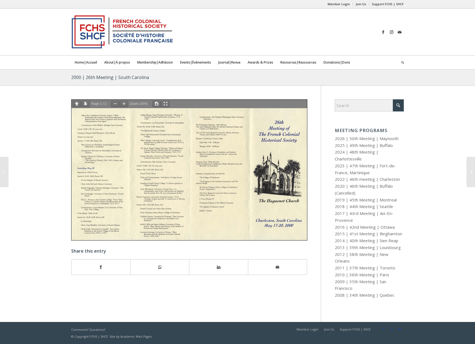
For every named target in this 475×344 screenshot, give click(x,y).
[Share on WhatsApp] (160, 267)
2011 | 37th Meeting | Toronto (365, 268)
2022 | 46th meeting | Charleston (367, 179)
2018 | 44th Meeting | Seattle (364, 206)
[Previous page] (77, 104)
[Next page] (85, 104)
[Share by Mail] (277, 267)
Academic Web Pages (136, 336)
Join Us (361, 4)
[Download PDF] (157, 104)
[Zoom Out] (115, 104)
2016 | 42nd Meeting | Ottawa (365, 227)
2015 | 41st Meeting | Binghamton (368, 233)
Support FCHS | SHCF (388, 4)
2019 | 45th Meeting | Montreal (366, 200)
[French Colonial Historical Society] (188, 32)
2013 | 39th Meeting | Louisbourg (368, 247)
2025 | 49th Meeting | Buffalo (364, 145)
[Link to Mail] (400, 32)
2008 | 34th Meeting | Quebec (364, 295)
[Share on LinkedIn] (218, 267)
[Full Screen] (165, 104)
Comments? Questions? (88, 329)
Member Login (339, 4)
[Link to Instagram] (391, 32)
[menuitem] (339, 4)
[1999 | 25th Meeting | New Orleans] (4, 172)
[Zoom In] (124, 104)
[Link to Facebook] (383, 32)
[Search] (401, 62)
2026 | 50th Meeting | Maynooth (367, 138)
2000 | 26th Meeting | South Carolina (110, 77)
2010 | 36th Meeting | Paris (362, 274)
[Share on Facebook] (100, 267)
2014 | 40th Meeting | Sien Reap (366, 240)
